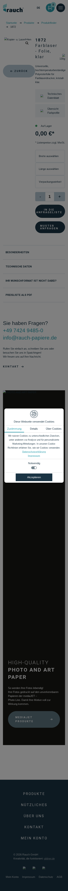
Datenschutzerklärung (34, 451)
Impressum (34, 455)
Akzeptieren (34, 477)
